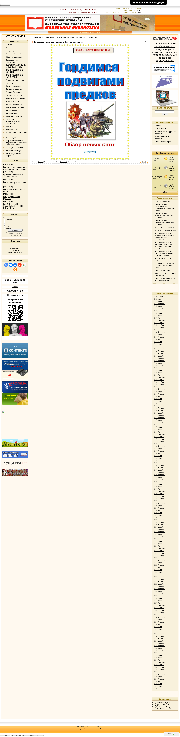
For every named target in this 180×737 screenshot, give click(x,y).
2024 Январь (159, 615)
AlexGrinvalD (63, 162)
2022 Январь (159, 558)
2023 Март (158, 591)
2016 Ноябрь (159, 411)
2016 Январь (159, 387)
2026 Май (157, 681)
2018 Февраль (159, 446)
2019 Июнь (158, 484)
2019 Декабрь (159, 498)
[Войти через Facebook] (15, 265)
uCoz (101, 729)
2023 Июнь (158, 598)
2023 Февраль (159, 589)
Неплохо (9, 224)
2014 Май (157, 339)
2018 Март (158, 449)
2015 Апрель (159, 365)
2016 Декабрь (159, 413)
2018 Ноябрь (159, 468)
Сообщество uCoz (162, 704)
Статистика (15, 241)
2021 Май (157, 539)
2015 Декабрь (159, 384)
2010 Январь (159, 297)
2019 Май (157, 482)
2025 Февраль (159, 646)
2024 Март (158, 620)
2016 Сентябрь (159, 406)
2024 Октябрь (159, 636)
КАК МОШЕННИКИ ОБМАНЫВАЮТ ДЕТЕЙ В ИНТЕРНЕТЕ (13, 206)
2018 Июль (158, 458)
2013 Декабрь (159, 327)
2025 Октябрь (159, 665)
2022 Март (158, 563)
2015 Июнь (158, 370)
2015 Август (158, 375)
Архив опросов (19, 233)
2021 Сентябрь (159, 548)
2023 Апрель (159, 593)
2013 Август (158, 318)
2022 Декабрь (159, 584)
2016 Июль (158, 401)
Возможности (15, 295)
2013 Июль (158, 316)
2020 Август (158, 517)
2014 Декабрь (159, 356)
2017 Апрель (159, 422)
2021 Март (158, 534)
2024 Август (158, 631)
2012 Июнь (158, 301)
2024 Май (157, 624)
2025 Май (157, 653)
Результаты (10, 233)
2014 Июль (158, 344)
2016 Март (158, 392)
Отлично (9, 220)
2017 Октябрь (159, 437)
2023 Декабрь (159, 612)
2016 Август (158, 403)
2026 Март (158, 677)
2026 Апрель (159, 679)
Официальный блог (162, 702)
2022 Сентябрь (159, 577)
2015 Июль (158, 373)
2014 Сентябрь (159, 349)
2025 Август (158, 660)
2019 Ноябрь (159, 496)
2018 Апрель (159, 451)
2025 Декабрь (159, 669)
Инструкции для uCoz (163, 708)
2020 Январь (159, 501)
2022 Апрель (159, 565)
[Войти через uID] (6, 265)
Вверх (170, 734)
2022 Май (157, 567)
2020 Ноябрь (159, 525)
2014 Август (158, 346)
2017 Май (157, 425)
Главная (83, 32)
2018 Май (157, 453)
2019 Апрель (159, 479)
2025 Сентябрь (159, 662)
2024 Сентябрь (159, 634)
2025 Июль (158, 658)
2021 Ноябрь (159, 553)
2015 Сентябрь (159, 377)
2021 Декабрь (159, 555)
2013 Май (157, 311)
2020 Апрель (159, 508)
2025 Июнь (158, 655)
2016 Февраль (159, 389)
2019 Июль (158, 487)
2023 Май (157, 596)
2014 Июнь (158, 342)
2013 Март (158, 306)
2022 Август (158, 574)
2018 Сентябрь (159, 463)
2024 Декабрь (159, 641)
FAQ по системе (161, 706)
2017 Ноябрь (159, 439)
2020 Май (157, 510)
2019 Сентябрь (159, 491)
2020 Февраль (159, 503)
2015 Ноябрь (159, 382)
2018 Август (158, 460)
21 (56, 37)
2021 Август (158, 546)
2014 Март (158, 335)
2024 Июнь (158, 627)
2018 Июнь (158, 456)
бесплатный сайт (90, 729)
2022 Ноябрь (159, 582)
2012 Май (157, 299)
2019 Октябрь (159, 494)
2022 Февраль (159, 560)
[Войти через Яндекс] (20, 265)
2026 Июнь (158, 684)
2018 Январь (159, 444)
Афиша (15, 287)
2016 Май (157, 396)
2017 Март (158, 420)
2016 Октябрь (159, 408)
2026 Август (158, 688)
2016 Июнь (158, 399)
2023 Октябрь (159, 608)
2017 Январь (159, 415)
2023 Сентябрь (159, 605)
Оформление (15, 290)
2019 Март (158, 477)
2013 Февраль (159, 304)
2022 (42, 37)
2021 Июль (158, 544)
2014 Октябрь (159, 351)
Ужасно (8, 228)
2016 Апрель (159, 394)
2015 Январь (159, 358)
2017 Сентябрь (159, 434)
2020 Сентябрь (159, 520)
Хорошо (8, 222)
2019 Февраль (159, 475)
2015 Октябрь (159, 380)
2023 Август (158, 603)
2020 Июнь (158, 513)
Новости (40, 162)
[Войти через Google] (24, 265)
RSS (139, 12)
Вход (98, 32)
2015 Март (158, 363)
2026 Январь (159, 672)
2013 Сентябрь (159, 320)
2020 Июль (158, 515)
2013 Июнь (158, 313)
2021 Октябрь (159, 551)
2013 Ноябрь (159, 325)
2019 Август (158, 489)
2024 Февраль (159, 617)
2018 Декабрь (159, 470)
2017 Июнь (158, 427)
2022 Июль (158, 572)
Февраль (49, 37)
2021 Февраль (159, 532)
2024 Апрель (159, 622)
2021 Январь (159, 529)
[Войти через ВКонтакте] (11, 265)
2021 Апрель (159, 536)
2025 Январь (159, 643)
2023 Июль (158, 601)
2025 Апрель (159, 650)
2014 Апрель (159, 337)
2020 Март (158, 506)
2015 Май (157, 368)
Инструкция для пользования (15, 301)
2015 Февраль (159, 361)
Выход (91, 32)
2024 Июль (158, 629)
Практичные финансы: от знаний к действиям (13, 175)
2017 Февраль (159, 418)
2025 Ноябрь (159, 667)
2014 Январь (159, 330)
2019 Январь (159, 472)
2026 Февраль (159, 674)
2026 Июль (158, 686)
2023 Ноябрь (159, 610)
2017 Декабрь (159, 441)
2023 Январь (159, 586)
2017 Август (158, 432)
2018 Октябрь (159, 465)
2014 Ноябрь (159, 354)
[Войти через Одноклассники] (15, 269)
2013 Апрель (159, 308)
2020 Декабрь (159, 527)
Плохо (8, 226)
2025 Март (158, 648)
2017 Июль (158, 430)
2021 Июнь (158, 541)
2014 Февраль (159, 332)
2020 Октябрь (159, 522)
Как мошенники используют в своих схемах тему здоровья (15, 168)
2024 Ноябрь (159, 639)
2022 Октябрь (159, 579)
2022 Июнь (158, 570)
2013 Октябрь (159, 323)
